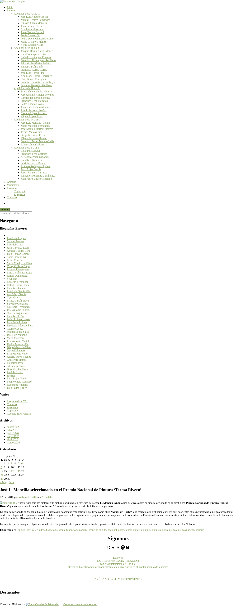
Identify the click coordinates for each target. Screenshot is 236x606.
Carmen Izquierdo (17, 313)
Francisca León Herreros (34, 100)
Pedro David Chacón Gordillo (37, 38)
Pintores (11, 10)
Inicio (10, 7)
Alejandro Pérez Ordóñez (35, 156)
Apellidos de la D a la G (27, 47)
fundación (71, 529)
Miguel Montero (16, 350)
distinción (50, 529)
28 (2, 478)
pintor (128, 529)
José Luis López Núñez (33, 110)
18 (15, 471)
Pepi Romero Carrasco (19, 381)
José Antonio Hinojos (18, 309)
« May (3, 482)
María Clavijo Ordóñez (33, 41)
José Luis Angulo (16, 238)
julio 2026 (12, 430)
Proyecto (12, 188)
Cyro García (13, 297)
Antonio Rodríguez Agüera (35, 166)
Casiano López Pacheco (34, 113)
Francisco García (16, 288)
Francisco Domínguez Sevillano (38, 60)
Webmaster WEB (28, 497)
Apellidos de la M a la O (27, 119)
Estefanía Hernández (18, 306)
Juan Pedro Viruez (17, 387)
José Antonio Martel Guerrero (37, 128)
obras (121, 529)
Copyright (19, 191)
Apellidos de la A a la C (27, 13)
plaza (165, 529)
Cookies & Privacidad (19, 413)
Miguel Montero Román (34, 138)
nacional (112, 529)
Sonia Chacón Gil (30, 35)
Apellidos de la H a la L (27, 88)
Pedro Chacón (14, 260)
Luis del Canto (15, 244)
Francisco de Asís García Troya (38, 82)
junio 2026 (13, 433)
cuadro (40, 529)
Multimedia (13, 184)
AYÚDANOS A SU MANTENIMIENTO (118, 579)
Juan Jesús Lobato (17, 322)
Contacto (12, 197)
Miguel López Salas (32, 116)
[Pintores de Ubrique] (12, 1)
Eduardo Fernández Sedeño (36, 63)
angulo (21, 529)
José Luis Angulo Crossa (34, 16)
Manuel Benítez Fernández (35, 19)
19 (19, 471)
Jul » (11, 482)
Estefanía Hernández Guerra (36, 91)
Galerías (11, 181)
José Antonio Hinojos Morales (37, 94)
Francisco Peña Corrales (34, 153)
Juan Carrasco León (32, 26)
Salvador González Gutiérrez (36, 85)
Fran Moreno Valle (17, 353)
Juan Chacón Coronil (32, 32)
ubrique (200, 529)
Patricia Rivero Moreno (33, 163)
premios (182, 529)
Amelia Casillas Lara (32, 29)
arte (29, 529)
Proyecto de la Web (17, 401)
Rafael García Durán (32, 66)
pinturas (156, 529)
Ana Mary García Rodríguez (36, 75)
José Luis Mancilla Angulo (35, 122)
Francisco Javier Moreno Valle (37, 141)
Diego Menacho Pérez (33, 135)
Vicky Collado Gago (32, 44)
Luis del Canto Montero (34, 22)
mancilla (83, 529)
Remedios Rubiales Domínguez (38, 175)
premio (173, 529)
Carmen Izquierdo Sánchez (35, 97)
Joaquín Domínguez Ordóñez (37, 51)
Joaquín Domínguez (18, 269)
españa (61, 529)
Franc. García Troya (18, 300)
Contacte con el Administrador (80, 604)
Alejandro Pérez (16, 366)
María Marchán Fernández (35, 125)
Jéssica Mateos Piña (31, 132)
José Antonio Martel (18, 341)
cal (33, 529)
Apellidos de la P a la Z (26, 147)
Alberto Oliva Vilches (33, 144)
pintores (137, 529)
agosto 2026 (13, 426)
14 (2, 471)
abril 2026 (12, 439)
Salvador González (17, 303)
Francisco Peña (15, 362)
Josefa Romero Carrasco (34, 172)
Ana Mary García (16, 294)
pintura (147, 529)
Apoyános (19, 194)
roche (191, 529)
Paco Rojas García (31, 169)
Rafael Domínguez (17, 275)
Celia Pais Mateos (30, 150)
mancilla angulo (97, 529)
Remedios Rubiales (17, 384)
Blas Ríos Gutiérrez (31, 160)
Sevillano (12, 278)
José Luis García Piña (32, 72)
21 (2, 474)
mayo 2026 (13, 436)
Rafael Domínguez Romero (36, 57)
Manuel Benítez (15, 241)
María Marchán (15, 337)
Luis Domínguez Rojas (33, 54)
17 (12, 471)
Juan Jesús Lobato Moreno (35, 107)
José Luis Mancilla (17, 334)
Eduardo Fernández (17, 281)
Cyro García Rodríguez (33, 79)
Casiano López (15, 328)
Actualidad (47, 497)
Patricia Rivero (15, 372)
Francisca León (15, 316)
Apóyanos (12, 407)
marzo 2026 (13, 442)
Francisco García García (34, 69)
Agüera (11, 375)
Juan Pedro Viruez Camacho (36, 178)
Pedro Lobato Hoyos (32, 103)
